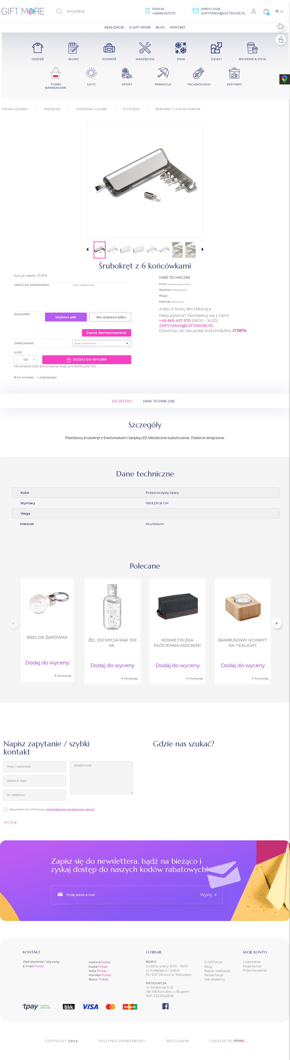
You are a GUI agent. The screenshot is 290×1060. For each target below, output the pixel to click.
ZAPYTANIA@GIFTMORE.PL (186, 325)
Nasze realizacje (217, 971)
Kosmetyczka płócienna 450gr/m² (177, 643)
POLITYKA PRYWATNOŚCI (122, 1041)
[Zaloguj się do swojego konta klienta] (253, 11)
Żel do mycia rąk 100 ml (112, 643)
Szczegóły (122, 401)
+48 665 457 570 (175, 320)
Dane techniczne (159, 401)
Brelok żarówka (47, 637)
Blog (208, 967)
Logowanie (252, 962)
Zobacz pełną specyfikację (184, 309)
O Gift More (213, 962)
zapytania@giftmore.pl (223, 13)
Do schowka (25, 377)
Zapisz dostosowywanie (106, 333)
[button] (87, 249)
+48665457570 (164, 13)
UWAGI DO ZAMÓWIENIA (31, 284)
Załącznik (22, 314)
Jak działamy (214, 979)
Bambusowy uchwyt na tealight (242, 643)
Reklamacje (213, 975)
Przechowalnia (255, 970)
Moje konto (252, 966)
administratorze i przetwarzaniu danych (70, 809)
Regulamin (177, 1041)
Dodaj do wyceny (90, 359)
